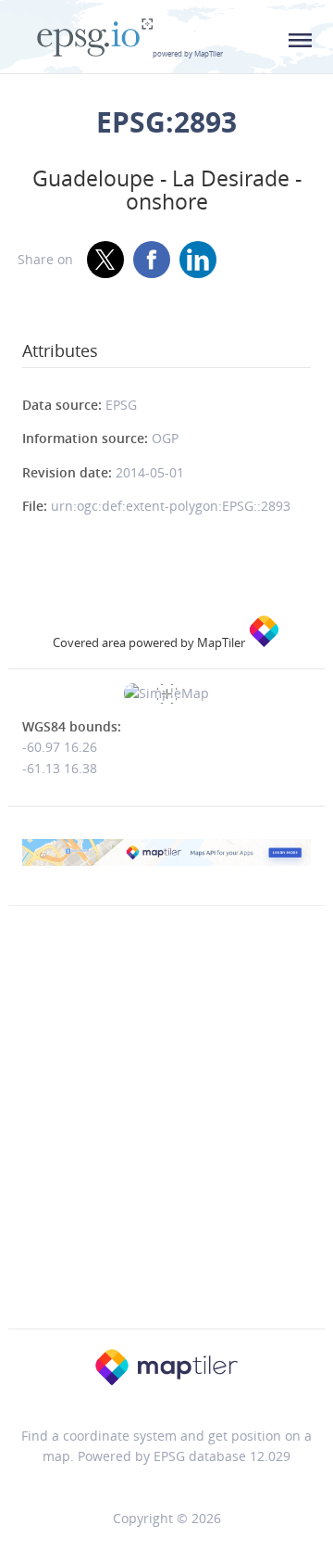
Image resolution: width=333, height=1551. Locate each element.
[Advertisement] (166, 1156)
